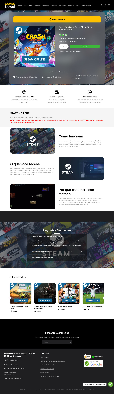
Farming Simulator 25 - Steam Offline (19, 307)
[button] (78, 5)
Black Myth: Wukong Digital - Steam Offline (43, 307)
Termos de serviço (73, 389)
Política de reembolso (50, 389)
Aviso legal (91, 389)
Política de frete (83, 389)
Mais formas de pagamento (67, 41)
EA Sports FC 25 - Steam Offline (92, 306)
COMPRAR (84, 46)
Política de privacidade (62, 389)
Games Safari (27, 389)
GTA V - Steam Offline (65, 306)
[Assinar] (70, 342)
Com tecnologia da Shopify (37, 389)
